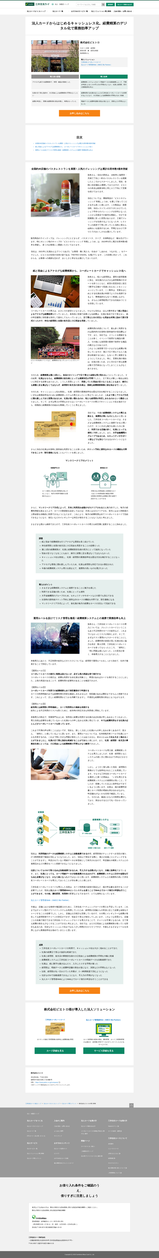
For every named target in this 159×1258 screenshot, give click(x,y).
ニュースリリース (113, 1148)
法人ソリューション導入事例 (101, 11)
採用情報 (110, 1158)
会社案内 (110, 1144)
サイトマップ (58, 1136)
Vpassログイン (112, 1126)
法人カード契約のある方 (125, 4)
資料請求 (110, 4)
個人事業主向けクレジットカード (64, 1163)
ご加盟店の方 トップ (87, 1151)
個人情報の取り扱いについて (116, 1168)
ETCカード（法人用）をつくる (36, 1136)
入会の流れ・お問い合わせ (123, 11)
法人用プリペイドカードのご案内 (91, 1156)
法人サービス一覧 (32, 1148)
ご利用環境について (114, 1173)
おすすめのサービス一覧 (79, 11)
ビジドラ (56, 1153)
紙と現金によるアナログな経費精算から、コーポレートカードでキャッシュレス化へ (64, 147)
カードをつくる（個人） (88, 1146)
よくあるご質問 (58, 1131)
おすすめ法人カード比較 (61, 1158)
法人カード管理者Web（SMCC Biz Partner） (96, 65)
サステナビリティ (113, 1163)
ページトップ (131, 1105)
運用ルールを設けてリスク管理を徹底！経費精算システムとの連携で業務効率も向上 (64, 150)
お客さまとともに (113, 1153)
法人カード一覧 (58, 11)
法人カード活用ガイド (60, 1148)
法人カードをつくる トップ (36, 11)
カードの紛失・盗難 (114, 1131)
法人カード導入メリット (34, 1158)
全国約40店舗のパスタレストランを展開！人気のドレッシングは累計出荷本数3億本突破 (65, 143)
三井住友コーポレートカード (91, 62)
